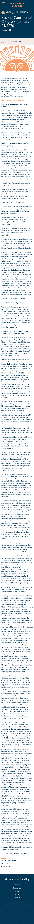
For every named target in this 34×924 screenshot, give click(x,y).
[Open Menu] (3, 3)
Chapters (17, 884)
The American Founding (17, 4)
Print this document (13, 42)
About (17, 891)
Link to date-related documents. (12, 100)
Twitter (6, 864)
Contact (17, 897)
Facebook (7, 866)
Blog (17, 894)
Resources (17, 888)
